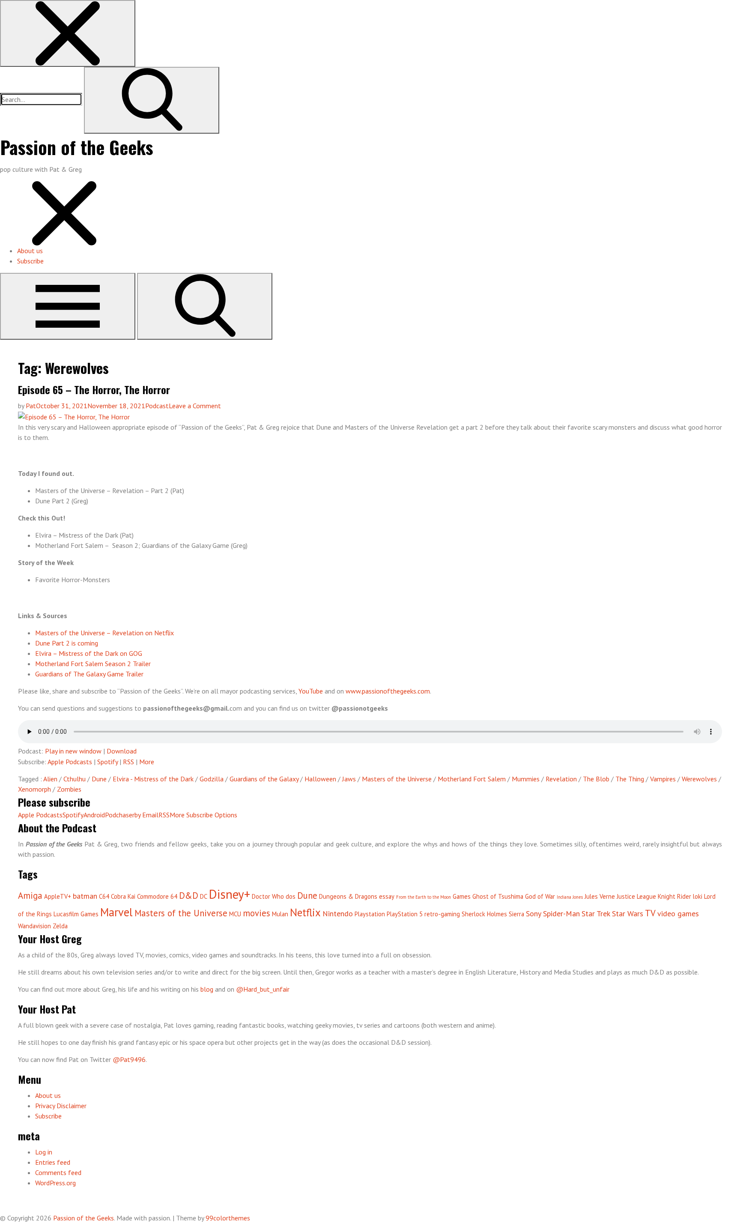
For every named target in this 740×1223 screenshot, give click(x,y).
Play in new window (73, 751)
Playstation (370, 914)
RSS (128, 761)
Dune (99, 778)
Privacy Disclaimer (61, 1105)
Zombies (69, 789)
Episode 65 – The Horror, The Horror (94, 389)
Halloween (320, 778)
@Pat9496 (129, 1059)
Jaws (349, 778)
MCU (235, 914)
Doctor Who (268, 896)
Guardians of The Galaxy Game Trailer (89, 674)
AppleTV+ (57, 896)
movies (256, 913)
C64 (104, 896)
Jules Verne (600, 896)
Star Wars (627, 913)
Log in (43, 1152)
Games (462, 896)
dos (290, 896)
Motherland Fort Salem (472, 778)
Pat (31, 405)
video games (678, 913)
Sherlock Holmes (484, 914)
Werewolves (699, 778)
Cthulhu (74, 778)
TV (650, 913)
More (146, 761)
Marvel (116, 912)
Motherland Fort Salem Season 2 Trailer (93, 663)
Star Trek (596, 913)
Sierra (516, 914)
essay (386, 896)
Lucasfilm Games (76, 914)
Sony (533, 913)
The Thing (629, 778)
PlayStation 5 (405, 914)
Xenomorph (34, 789)
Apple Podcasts (70, 761)
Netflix (305, 912)
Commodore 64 (157, 896)
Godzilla (212, 778)
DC (203, 896)
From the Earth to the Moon (423, 897)
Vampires (663, 778)
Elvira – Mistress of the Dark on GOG (88, 653)
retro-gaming (442, 914)
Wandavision (34, 926)
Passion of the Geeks (76, 147)
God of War (540, 896)
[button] (67, 33)
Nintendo (337, 913)
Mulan (280, 914)
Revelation (561, 778)
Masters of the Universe (397, 778)
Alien (50, 778)
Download (122, 751)
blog (207, 989)
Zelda (60, 926)
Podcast (157, 405)
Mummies (526, 778)
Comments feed (58, 1172)
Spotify (107, 761)
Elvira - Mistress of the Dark (153, 778)
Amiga (30, 895)
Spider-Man (561, 913)
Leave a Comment (195, 405)
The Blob (596, 778)
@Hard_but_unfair (262, 989)
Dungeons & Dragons (348, 896)
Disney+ (229, 894)
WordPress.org (55, 1182)
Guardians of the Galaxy (264, 778)
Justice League (636, 896)
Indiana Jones (570, 897)
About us (30, 250)
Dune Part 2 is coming (66, 643)
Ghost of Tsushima (497, 896)
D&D (188, 895)
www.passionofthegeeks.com (388, 691)
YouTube (310, 691)
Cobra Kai (123, 896)
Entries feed (52, 1162)
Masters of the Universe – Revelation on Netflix (104, 632)
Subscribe (30, 261)
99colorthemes (228, 1218)
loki (697, 896)
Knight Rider (674, 896)
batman (85, 896)
